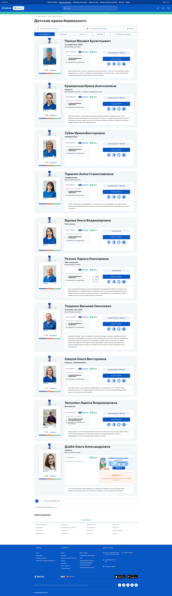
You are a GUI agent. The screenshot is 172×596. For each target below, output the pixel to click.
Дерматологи (91, 524)
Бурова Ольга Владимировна (88, 220)
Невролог (69, 90)
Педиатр (68, 363)
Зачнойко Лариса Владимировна (91, 403)
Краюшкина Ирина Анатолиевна (90, 86)
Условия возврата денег (87, 567)
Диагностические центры (68, 558)
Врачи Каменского (41, 16)
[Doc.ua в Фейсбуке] (119, 585)
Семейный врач (71, 137)
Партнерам (39, 555)
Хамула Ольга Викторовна (85, 359)
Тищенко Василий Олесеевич (88, 306)
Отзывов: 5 (53, 432)
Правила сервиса (41, 558)
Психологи (90, 530)
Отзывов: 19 (52, 335)
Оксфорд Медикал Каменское (74, 59)
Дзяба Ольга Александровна (87, 446)
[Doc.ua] (6, 8)
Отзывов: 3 (53, 162)
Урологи (89, 533)
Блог (81, 558)
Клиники (63, 555)
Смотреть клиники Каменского (45, 507)
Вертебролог (70, 406)
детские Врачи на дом (40, 592)
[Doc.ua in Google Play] (132, 576)
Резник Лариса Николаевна (87, 259)
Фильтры (131, 28)
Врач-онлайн (84, 553)
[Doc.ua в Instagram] (123, 585)
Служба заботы (128, 552)
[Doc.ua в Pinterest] (136, 585)
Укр (168, 2)
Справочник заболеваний (87, 555)
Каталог (20, 8)
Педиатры (115, 527)
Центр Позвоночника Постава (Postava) (75, 419)
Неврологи (39, 527)
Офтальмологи (91, 527)
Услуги (63, 560)
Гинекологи (64, 524)
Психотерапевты (117, 530)
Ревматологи (40, 533)
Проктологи (39, 530)
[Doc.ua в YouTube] (132, 585)
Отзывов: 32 (52, 70)
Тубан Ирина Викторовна (85, 133)
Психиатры (64, 530)
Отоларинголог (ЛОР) (73, 45)
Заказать (119, 468)
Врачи (63, 553)
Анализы (63, 563)
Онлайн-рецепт (65, 568)
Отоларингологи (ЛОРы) (68, 527)
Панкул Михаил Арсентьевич (88, 41)
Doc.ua (37, 585)
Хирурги (114, 533)
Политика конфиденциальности (45, 560)
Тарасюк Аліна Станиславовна (89, 174)
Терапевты (64, 533)
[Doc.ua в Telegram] (128, 585)
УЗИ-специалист (71, 262)
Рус (164, 2)
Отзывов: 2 (53, 475)
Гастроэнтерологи (41, 524)
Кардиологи (116, 524)
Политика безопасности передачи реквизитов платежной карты (87, 563)
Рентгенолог (70, 224)
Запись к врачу (116, 59)
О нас (37, 553)
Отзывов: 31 (52, 115)
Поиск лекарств (66, 565)
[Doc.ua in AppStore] (120, 576)
